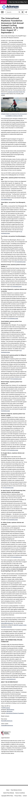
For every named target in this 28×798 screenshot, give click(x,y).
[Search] (19, 12)
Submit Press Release (8, 793)
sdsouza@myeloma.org (7, 623)
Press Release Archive (16, 790)
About (7, 790)
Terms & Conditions (20, 793)
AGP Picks (3, 2)
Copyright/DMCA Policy (7, 795)
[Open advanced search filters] (22, 12)
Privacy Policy (17, 795)
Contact (25, 795)
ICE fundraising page (6, 199)
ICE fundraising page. (12, 318)
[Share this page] (26, 12)
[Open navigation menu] (2, 12)
